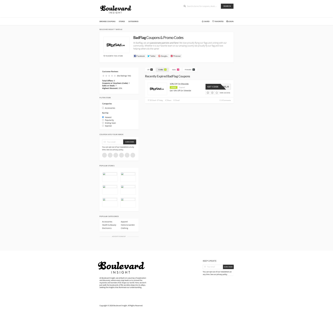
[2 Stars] (106, 75)
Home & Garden (128, 225)
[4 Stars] (112, 75)
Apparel (124, 221)
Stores (122, 21)
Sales (175, 70)
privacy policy (118, 149)
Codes (162, 70)
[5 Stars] (115, 75)
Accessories (107, 221)
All (149, 70)
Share (169, 100)
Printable (189, 70)
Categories (133, 21)
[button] (139, 56)
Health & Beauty (109, 225)
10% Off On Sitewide (179, 84)
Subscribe (129, 142)
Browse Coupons (107, 21)
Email (177, 100)
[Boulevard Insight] (117, 9)
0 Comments (226, 100)
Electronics (107, 228)
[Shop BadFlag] (116, 45)
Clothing (124, 228)
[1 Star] (103, 75)
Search (227, 6)
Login (230, 21)
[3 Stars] (109, 75)
